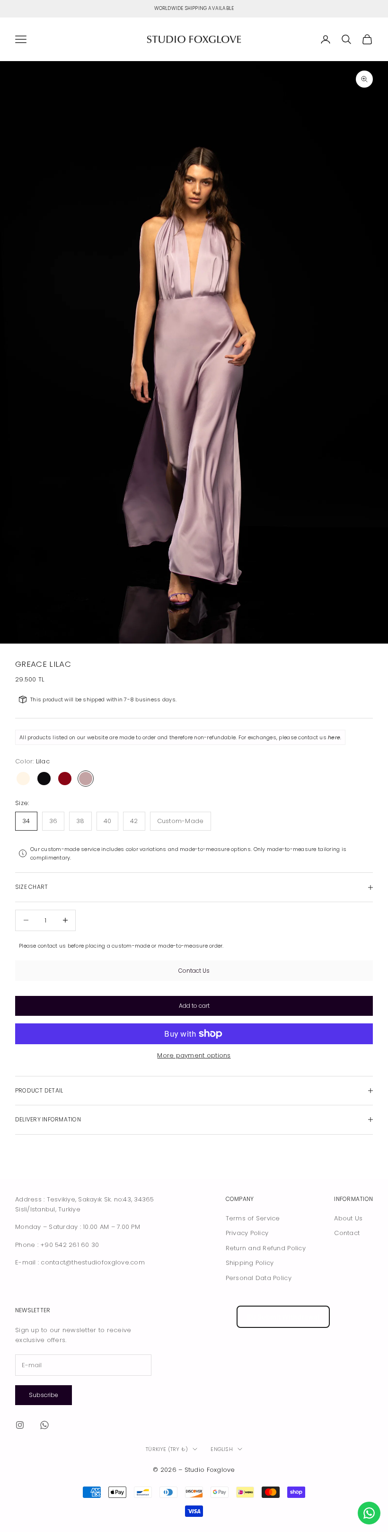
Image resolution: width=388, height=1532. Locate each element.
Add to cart (194, 1006)
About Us (348, 1218)
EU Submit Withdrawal (283, 1317)
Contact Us (194, 971)
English (222, 1449)
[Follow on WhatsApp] (44, 1425)
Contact (347, 1232)
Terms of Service (253, 1218)
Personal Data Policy (258, 1277)
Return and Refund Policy (266, 1248)
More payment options (193, 1055)
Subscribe (43, 1395)
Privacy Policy (247, 1232)
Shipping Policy (250, 1262)
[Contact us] (369, 1513)
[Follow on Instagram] (20, 1425)
